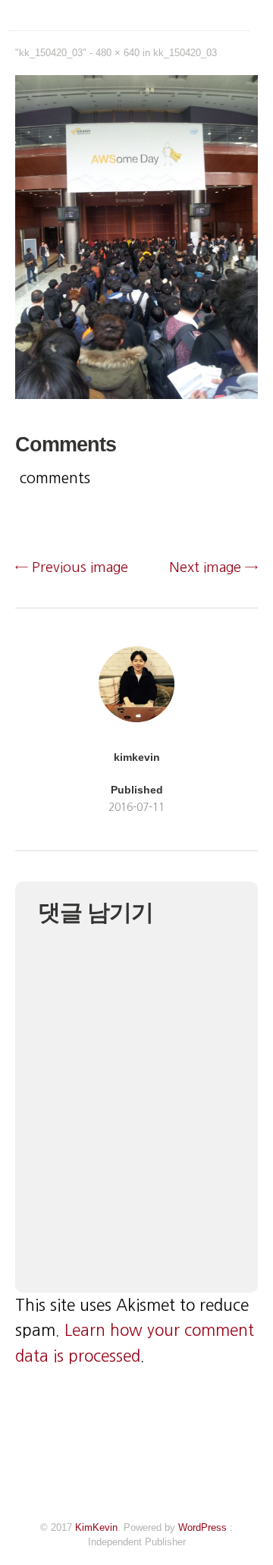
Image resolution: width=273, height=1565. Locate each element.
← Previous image (71, 567)
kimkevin (137, 757)
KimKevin (96, 1527)
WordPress (202, 1527)
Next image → (213, 567)
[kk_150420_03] (136, 394)
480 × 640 (118, 52)
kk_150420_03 (185, 52)
